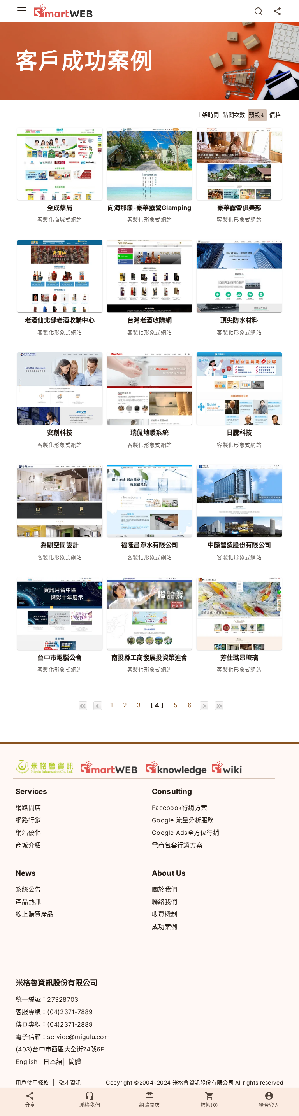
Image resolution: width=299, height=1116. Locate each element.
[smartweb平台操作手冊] (242, 767)
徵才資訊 (70, 1082)
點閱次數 (234, 115)
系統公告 (28, 889)
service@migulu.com (78, 1037)
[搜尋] (258, 11)
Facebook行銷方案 (179, 808)
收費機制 (164, 914)
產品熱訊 (28, 902)
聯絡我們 (164, 902)
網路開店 (28, 808)
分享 (30, 1105)
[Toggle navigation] (21, 11)
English (26, 1061)
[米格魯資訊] (46, 767)
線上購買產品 (35, 914)
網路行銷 (28, 820)
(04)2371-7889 (70, 1012)
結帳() (209, 1105)
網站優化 (28, 832)
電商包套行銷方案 (177, 845)
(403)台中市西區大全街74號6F (60, 1049)
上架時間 (208, 115)
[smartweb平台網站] (111, 767)
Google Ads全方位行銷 (185, 832)
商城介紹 (28, 845)
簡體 (75, 1061)
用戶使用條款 (32, 1082)
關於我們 (164, 889)
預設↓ (257, 115)
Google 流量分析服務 (183, 820)
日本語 (52, 1061)
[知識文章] (176, 767)
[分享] (277, 11)
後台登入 (269, 1105)
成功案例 (164, 927)
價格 (275, 115)
